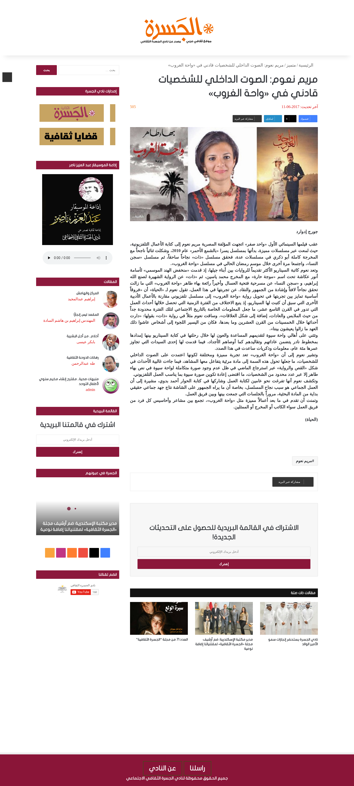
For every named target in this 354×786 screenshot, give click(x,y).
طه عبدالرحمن (83, 363)
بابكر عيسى (86, 342)
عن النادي (162, 768)
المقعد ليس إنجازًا (86, 314)
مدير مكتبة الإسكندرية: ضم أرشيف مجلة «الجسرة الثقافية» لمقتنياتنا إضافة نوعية (224, 644)
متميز (291, 65)
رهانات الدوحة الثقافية (83, 357)
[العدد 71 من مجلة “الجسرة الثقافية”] (159, 618)
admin (90, 390)
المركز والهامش (87, 293)
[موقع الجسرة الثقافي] (177, 28)
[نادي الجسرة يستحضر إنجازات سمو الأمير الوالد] (289, 618)
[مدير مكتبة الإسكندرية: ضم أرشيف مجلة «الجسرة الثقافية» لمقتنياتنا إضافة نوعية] (224, 618)
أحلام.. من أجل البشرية (83, 336)
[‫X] (94, 553)
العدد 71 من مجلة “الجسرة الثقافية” (162, 639)
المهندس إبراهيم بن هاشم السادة (69, 320)
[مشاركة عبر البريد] (7, 77)
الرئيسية (307, 65)
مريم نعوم (304, 461)
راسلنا (197, 768)
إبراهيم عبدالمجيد (81, 299)
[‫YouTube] (83, 553)
